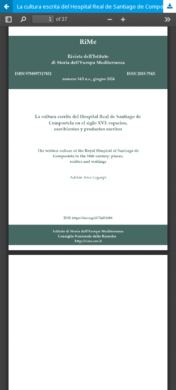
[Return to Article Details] (6, 6)
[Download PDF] (169, 6)
